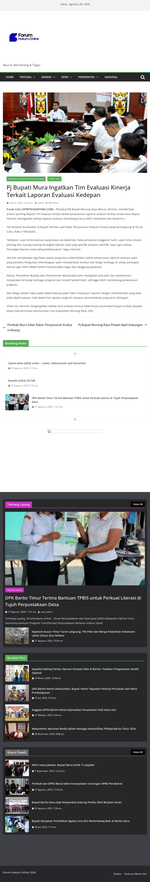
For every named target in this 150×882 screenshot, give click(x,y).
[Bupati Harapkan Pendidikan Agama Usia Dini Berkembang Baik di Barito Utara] (17, 824)
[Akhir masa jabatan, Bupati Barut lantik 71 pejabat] (17, 768)
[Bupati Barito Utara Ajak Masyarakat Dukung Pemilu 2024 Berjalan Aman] (17, 805)
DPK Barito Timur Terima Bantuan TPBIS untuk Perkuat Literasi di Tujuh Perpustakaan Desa (85, 400)
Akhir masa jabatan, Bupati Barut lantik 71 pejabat (63, 765)
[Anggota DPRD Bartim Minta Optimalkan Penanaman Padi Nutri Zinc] (17, 712)
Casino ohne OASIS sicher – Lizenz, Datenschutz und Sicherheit (47, 363)
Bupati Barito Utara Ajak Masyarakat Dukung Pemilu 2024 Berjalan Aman (77, 802)
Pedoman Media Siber (136, 873)
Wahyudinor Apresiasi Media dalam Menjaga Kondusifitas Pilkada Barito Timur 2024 (84, 728)
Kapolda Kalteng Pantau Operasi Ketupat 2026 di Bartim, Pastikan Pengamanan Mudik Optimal (85, 671)
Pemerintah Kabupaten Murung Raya (26, 179)
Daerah (46, 77)
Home (10, 77)
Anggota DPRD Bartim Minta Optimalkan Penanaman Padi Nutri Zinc (74, 710)
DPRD (64, 77)
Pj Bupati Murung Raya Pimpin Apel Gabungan (110, 325)
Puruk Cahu (54, 179)
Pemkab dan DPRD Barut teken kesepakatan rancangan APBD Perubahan (77, 783)
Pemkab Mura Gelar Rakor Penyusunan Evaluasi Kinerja (39, 327)
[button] (33, 77)
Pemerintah (86, 77)
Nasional (111, 77)
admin (41, 202)
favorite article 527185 (21, 380)
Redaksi (118, 873)
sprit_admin (46, 611)
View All (138, 504)
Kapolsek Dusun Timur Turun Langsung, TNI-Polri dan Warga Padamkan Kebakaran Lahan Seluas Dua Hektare (83, 633)
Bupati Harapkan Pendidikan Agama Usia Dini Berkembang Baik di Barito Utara (81, 821)
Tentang (25, 77)
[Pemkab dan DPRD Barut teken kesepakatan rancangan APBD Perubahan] (17, 786)
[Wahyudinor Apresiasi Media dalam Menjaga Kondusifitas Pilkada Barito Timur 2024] (17, 731)
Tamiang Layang (14, 590)
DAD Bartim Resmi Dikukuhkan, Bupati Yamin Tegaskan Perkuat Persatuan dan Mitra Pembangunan (84, 690)
